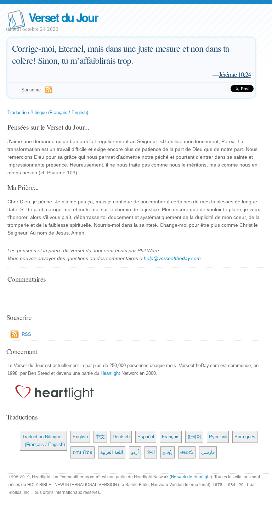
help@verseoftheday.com (172, 258)
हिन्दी (151, 452)
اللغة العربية (111, 452)
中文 (100, 436)
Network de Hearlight (191, 476)
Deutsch (121, 436)
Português (244, 436)
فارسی (208, 452)
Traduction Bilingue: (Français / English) (43, 440)
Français (171, 436)
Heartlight (110, 373)
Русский (218, 436)
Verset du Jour (63, 17)
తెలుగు (186, 452)
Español (145, 436)
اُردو (135, 452)
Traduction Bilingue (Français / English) (47, 112)
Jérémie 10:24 (235, 74)
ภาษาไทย (82, 452)
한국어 (194, 436)
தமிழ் (167, 452)
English (80, 436)
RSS (26, 334)
